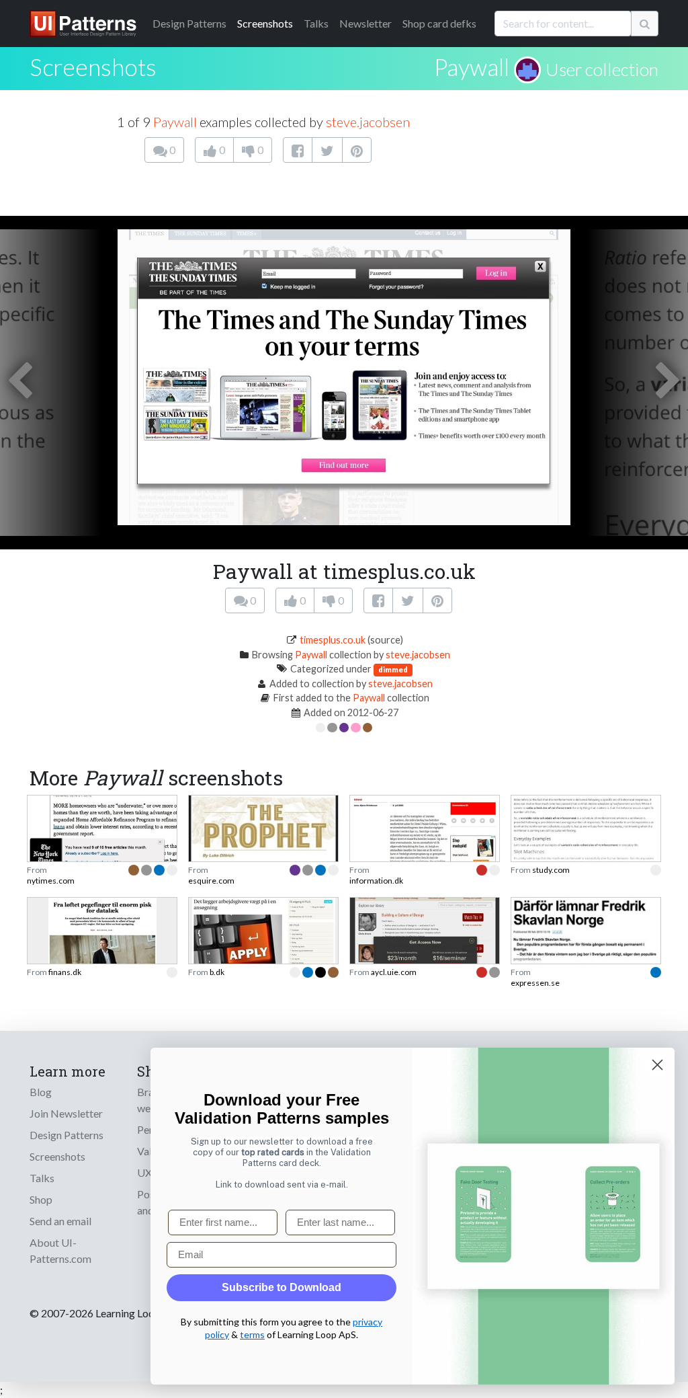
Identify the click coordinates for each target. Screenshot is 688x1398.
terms (252, 1334)
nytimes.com (51, 881)
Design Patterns (66, 1134)
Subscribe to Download (281, 1287)
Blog (41, 1091)
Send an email (60, 1220)
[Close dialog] (657, 1065)
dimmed (393, 669)
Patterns (189, 23)
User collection (602, 69)
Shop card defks (439, 23)
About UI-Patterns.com (60, 1250)
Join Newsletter (66, 1113)
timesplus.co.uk (333, 640)
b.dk (217, 972)
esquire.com (211, 881)
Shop (41, 1199)
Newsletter (365, 23)
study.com (551, 870)
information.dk (376, 881)
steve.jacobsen (368, 122)
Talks (316, 23)
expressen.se (535, 983)
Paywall (471, 66)
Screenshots (265, 23)
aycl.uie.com (394, 972)
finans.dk (64, 972)
